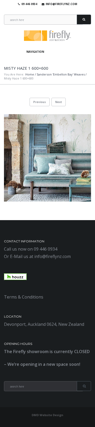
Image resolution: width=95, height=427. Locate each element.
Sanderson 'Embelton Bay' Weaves (61, 74)
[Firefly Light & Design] (47, 36)
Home (29, 74)
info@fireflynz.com (61, 4)
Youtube (46, 10)
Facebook (38, 10)
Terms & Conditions (23, 297)
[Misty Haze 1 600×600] (47, 158)
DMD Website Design (47, 415)
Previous (39, 102)
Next (58, 102)
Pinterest (54, 10)
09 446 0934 (29, 4)
